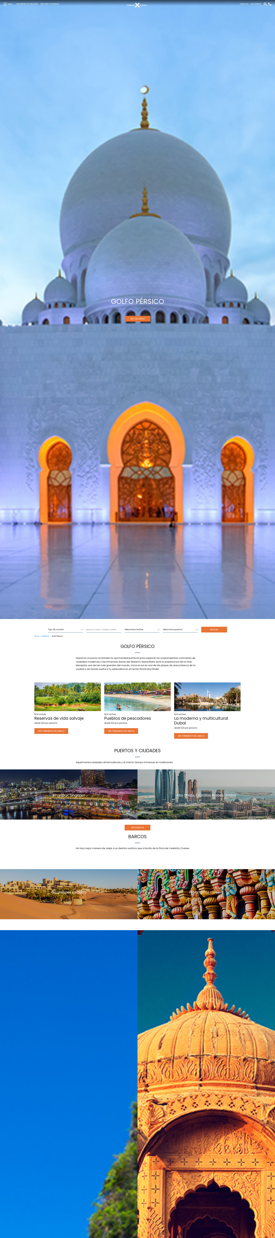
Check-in (244, 4)
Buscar (214, 629)
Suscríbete (256, 4)
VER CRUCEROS (137, 318)
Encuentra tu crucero (27, 4)
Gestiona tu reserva (49, 4)
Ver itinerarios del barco (51, 731)
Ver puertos (137, 827)
